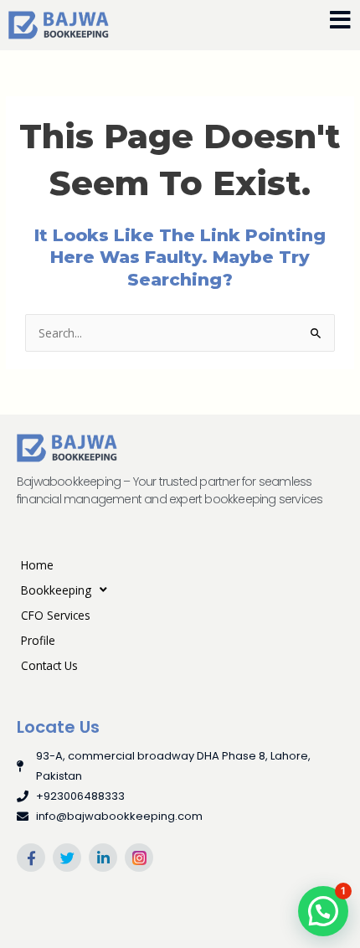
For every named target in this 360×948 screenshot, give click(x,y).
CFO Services (55, 615)
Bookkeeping (56, 590)
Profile (38, 640)
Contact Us (49, 665)
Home (37, 565)
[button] (323, 911)
